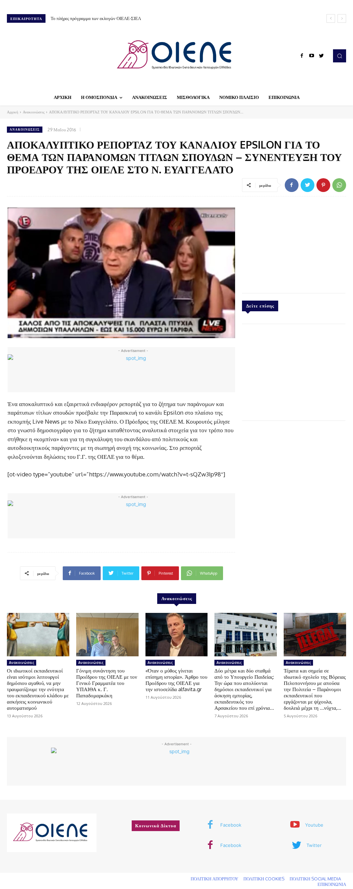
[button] (339, 55)
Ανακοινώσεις (33, 112)
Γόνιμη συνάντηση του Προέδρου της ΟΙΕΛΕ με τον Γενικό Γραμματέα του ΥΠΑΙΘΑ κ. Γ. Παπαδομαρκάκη (106, 683)
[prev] (330, 18)
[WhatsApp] (339, 185)
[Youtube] (311, 56)
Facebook (230, 825)
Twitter (314, 845)
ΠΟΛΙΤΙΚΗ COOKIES (263, 878)
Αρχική (12, 112)
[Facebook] (302, 56)
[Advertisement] (293, 243)
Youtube (314, 825)
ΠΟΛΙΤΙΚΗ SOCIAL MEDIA (315, 878)
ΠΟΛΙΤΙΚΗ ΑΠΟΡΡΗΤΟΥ (214, 878)
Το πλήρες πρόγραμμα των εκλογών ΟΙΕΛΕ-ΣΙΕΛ (96, 18)
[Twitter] (321, 56)
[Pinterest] (323, 185)
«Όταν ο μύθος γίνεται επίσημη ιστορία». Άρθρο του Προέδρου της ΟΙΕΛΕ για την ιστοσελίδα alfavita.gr (176, 680)
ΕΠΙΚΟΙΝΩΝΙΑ (331, 884)
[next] (341, 18)
